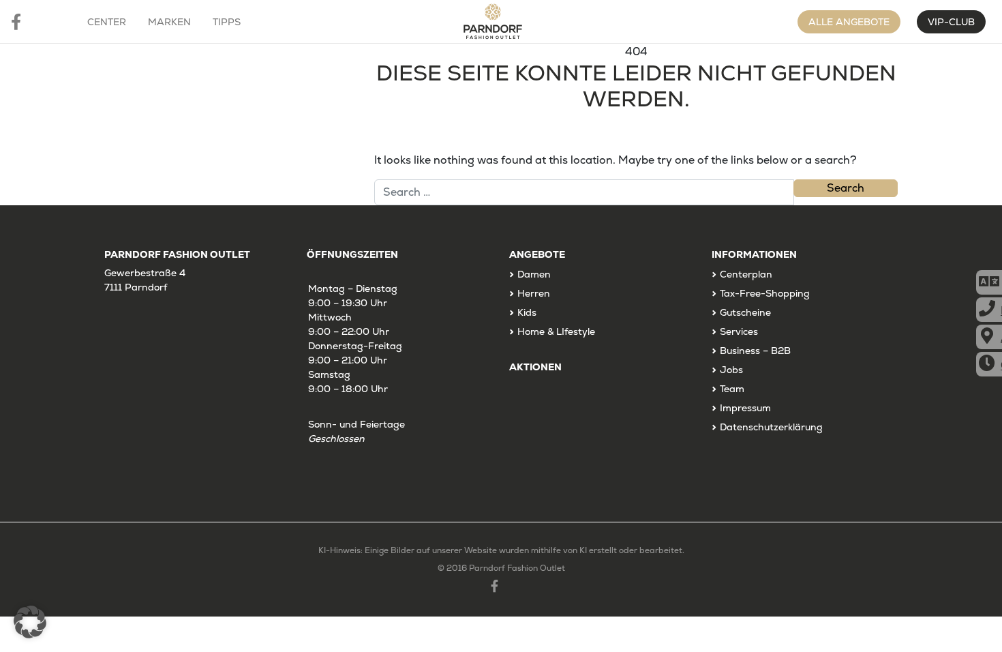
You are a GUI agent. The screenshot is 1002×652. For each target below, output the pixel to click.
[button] (30, 622)
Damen (534, 274)
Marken (169, 22)
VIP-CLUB (951, 22)
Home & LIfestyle (556, 331)
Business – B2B (755, 350)
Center (106, 22)
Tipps (227, 22)
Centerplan (746, 274)
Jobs (731, 370)
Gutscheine (745, 312)
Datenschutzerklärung (771, 427)
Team (732, 389)
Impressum (745, 408)
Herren (533, 293)
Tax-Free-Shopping (765, 293)
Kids (526, 312)
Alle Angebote (849, 22)
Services (739, 331)
